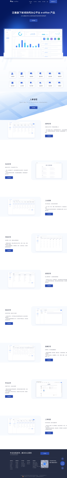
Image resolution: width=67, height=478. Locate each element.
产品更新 (17, 463)
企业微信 (39, 1)
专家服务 (62, 459)
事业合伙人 (28, 463)
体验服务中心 (53, 1)
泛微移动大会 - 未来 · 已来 (36, 466)
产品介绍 (30, 1)
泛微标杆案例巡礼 (35, 463)
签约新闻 (17, 462)
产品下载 (35, 1)
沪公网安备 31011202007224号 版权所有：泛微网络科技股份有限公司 (34, 476)
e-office (11, 462)
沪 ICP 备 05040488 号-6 (42, 475)
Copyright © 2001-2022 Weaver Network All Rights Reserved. (29, 475)
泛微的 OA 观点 (35, 462)
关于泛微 (22, 462)
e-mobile (11, 467)
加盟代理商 (28, 462)
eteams (11, 466)
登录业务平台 (23, 463)
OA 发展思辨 (34, 467)
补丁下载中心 (23, 466)
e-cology (11, 463)
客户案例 (43, 1)
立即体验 (44, 453)
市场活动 (17, 466)
